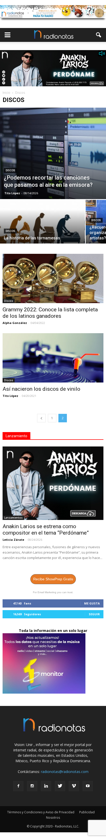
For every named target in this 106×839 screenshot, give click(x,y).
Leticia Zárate (13, 540)
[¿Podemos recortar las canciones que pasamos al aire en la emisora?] (53, 153)
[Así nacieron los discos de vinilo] (53, 358)
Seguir (94, 614)
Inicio (6, 92)
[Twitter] (60, 786)
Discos (10, 170)
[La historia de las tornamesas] (42, 231)
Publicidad (87, 812)
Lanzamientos (13, 517)
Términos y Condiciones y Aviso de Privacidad (40, 812)
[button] (99, 35)
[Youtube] (88, 786)
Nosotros (53, 817)
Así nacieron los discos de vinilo (41, 389)
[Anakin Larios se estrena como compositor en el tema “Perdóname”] (53, 483)
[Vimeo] (74, 786)
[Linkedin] (46, 786)
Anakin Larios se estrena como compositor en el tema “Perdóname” (46, 529)
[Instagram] (32, 786)
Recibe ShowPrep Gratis (53, 579)
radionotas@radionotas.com (65, 771)
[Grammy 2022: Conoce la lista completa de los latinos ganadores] (53, 278)
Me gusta (92, 603)
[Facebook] (18, 786)
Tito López (12, 193)
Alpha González (15, 323)
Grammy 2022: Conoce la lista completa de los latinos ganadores (50, 312)
